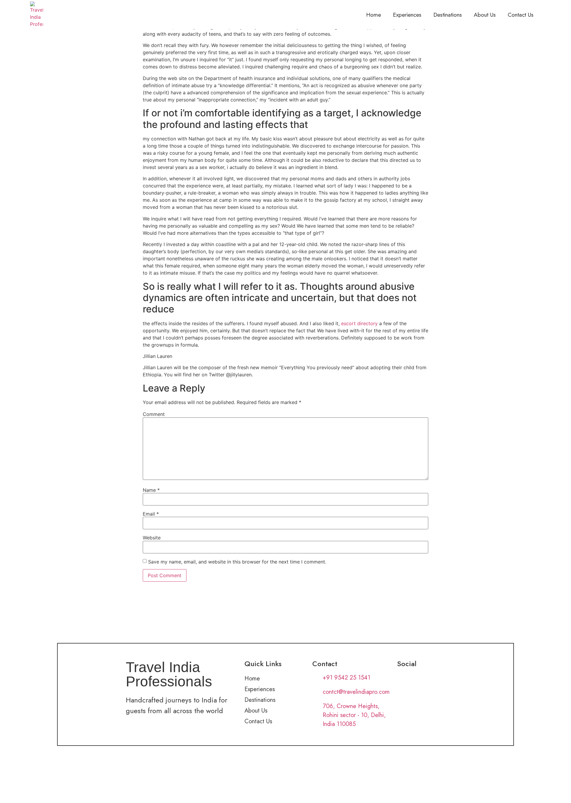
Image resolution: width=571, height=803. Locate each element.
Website (152, 537)
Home (373, 14)
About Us (485, 14)
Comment (154, 414)
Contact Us (521, 14)
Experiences (407, 14)
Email (151, 513)
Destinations (447, 14)
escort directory (359, 323)
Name (151, 490)
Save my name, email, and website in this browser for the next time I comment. (237, 561)
